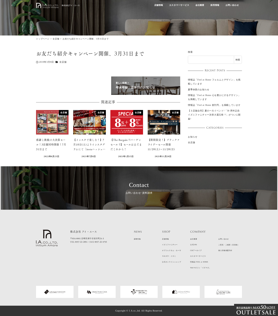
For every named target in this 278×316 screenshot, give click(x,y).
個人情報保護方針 (225, 250)
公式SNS (193, 245)
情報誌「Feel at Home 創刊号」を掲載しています (214, 105)
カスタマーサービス (198, 256)
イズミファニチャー (170, 245)
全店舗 (62, 62)
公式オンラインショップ (171, 262)
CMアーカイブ (196, 250)
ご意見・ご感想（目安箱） (228, 245)
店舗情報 (165, 239)
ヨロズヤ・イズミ (169, 256)
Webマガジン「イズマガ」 (200, 268)
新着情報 (137, 239)
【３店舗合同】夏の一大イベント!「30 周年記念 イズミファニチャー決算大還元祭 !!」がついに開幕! (214, 114)
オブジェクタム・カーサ (171, 250)
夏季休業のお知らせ (198, 89)
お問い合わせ (223, 239)
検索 (190, 52)
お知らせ (192, 137)
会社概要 (193, 239)
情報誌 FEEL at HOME (199, 262)
